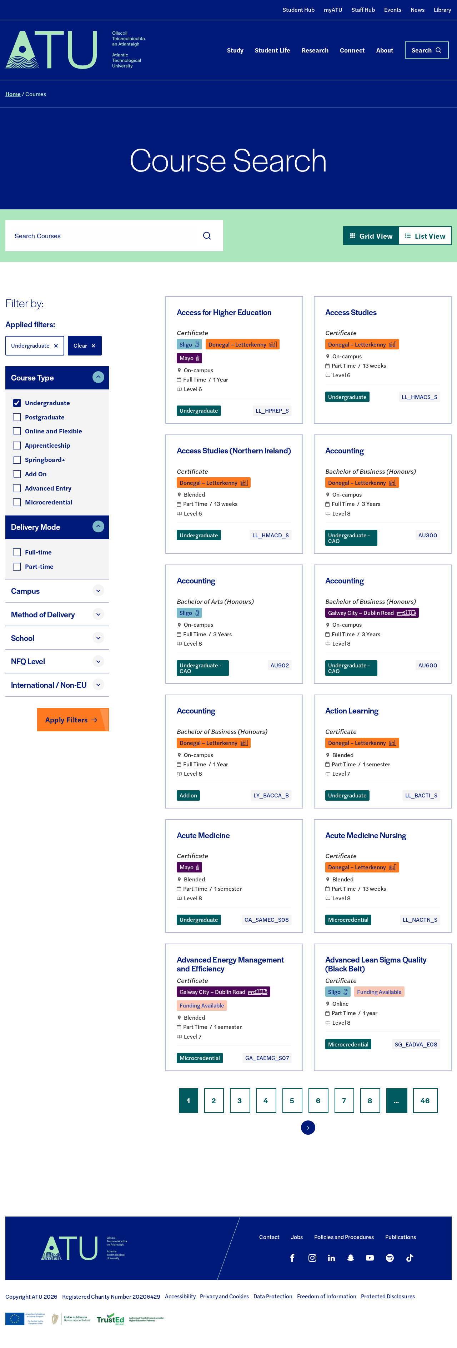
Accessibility (180, 1296)
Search (422, 49)
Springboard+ (45, 459)
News (418, 9)
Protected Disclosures (388, 1296)
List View (430, 235)
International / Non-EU (49, 684)
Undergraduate (47, 402)
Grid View (376, 235)
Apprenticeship (47, 445)
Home (13, 94)
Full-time (38, 551)
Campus (25, 590)
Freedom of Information (326, 1296)
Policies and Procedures (344, 1237)
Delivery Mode (35, 526)
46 (429, 1101)
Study (235, 49)
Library (442, 9)
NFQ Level (28, 661)
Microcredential (48, 501)
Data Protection (272, 1296)
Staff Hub (363, 9)
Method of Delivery (43, 614)
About (384, 49)
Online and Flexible (53, 430)
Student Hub (299, 9)
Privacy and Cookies (224, 1296)
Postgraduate (45, 416)
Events (392, 9)
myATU (333, 9)
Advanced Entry (48, 487)
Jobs (297, 1237)
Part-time (39, 566)
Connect (352, 49)
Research (315, 49)
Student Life (272, 49)
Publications (400, 1237)
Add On (36, 473)
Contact (269, 1237)
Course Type (32, 377)
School (22, 637)
